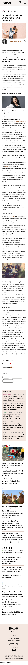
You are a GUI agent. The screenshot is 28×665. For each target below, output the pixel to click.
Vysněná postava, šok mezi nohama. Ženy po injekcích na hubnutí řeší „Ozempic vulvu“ (12, 416)
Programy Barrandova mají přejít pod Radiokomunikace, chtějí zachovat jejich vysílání (12, 594)
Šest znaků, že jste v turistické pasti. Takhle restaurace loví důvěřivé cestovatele (13, 407)
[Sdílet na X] (13, 367)
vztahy (6, 376)
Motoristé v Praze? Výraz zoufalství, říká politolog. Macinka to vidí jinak (11, 481)
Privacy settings (4, 664)
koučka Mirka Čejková (20, 121)
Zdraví (5, 412)
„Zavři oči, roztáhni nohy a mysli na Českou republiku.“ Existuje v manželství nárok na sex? (13, 436)
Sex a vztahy (7, 394)
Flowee (7, 3)
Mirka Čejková (17, 376)
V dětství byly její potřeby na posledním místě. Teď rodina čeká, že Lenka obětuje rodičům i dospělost (13, 426)
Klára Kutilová (18, 394)
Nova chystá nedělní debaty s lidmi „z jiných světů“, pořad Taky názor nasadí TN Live (12, 569)
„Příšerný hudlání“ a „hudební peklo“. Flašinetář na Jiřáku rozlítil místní (12, 465)
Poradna (6, 403)
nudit (15, 249)
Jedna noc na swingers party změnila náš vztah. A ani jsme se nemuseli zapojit (13, 398)
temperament (8, 381)
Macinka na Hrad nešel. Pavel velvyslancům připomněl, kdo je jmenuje (12, 473)
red (11, 421)
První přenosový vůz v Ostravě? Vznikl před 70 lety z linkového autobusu (12, 612)
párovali (12, 216)
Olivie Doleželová (16, 432)
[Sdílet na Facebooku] (11, 367)
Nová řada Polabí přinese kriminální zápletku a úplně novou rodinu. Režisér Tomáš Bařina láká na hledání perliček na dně (13, 525)
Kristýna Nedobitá (16, 403)
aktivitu (7, 166)
